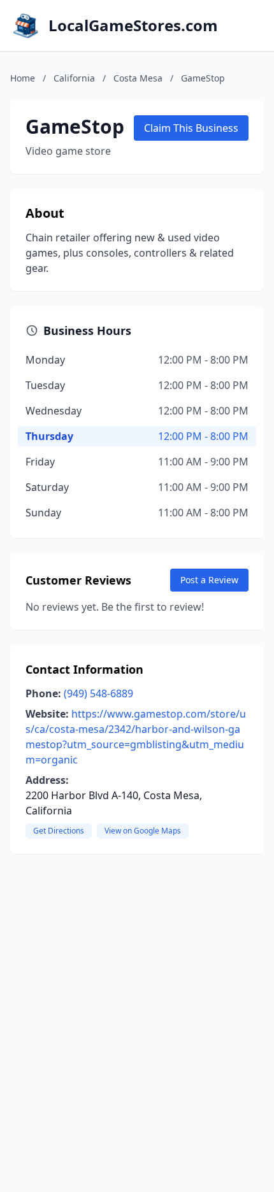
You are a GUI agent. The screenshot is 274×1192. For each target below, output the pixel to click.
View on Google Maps (143, 830)
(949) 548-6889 (98, 693)
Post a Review (209, 580)
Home (22, 78)
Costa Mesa (137, 78)
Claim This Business (191, 128)
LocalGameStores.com (133, 25)
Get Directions (58, 830)
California (74, 78)
